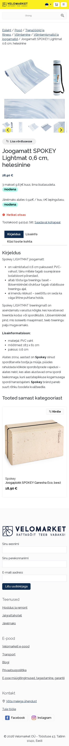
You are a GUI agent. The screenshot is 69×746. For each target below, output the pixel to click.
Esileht (6, 30)
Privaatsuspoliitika (14, 670)
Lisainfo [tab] (32, 234)
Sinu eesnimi (10, 544)
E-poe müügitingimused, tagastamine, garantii (33, 678)
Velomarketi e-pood (15, 646)
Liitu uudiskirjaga (16, 586)
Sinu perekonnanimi (15, 558)
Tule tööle (9, 709)
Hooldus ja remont (14, 607)
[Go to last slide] (8, 130)
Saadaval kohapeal (48, 222)
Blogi (5, 662)
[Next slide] (61, 130)
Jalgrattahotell (12, 615)
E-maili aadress (12, 572)
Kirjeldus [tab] (14, 234)
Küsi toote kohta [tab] (19, 241)
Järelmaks (9, 623)
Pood (18, 30)
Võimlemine (22, 34)
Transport (8, 654)
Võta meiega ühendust (21, 701)
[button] (64, 4)
